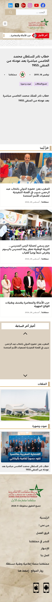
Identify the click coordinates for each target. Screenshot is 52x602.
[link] (18, 35)
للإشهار (45, 548)
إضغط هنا (23, 570)
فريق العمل (42, 532)
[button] (25, 333)
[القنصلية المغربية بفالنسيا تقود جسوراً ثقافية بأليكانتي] (25, 434)
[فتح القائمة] (5, 23)
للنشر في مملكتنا (39, 541)
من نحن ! (44, 525)
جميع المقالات (41, 84)
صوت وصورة (39, 426)
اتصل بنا (45, 555)
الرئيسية (44, 517)
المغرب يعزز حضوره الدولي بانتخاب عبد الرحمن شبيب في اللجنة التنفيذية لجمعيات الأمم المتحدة (28, 192)
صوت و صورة (26, 84)
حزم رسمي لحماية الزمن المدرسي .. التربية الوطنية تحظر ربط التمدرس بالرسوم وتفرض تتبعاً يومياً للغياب (26, 249)
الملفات (42, 384)
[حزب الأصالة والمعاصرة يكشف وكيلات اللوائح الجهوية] (26, 269)
